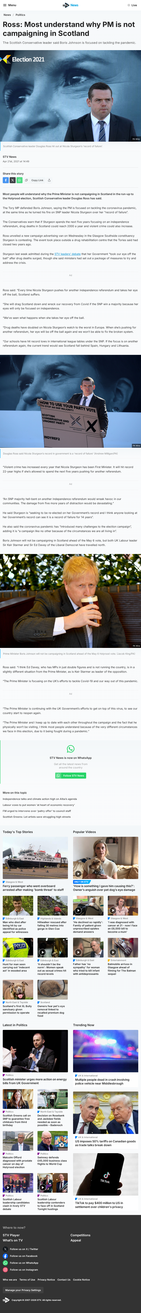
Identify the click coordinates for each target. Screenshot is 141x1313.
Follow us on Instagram (24, 1269)
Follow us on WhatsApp (24, 1262)
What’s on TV (13, 1240)
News (7, 14)
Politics (20, 14)
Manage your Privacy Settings (23, 1290)
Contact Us (63, 1279)
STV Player (11, 1235)
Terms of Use (27, 1279)
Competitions (80, 1235)
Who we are (10, 1279)
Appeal (75, 1240)
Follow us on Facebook (23, 1255)
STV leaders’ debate (68, 254)
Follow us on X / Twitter (24, 1249)
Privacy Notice (46, 1279)
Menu (12, 5)
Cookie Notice (81, 1279)
